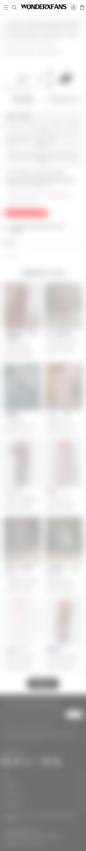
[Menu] (6, 7)
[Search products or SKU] (14, 7)
